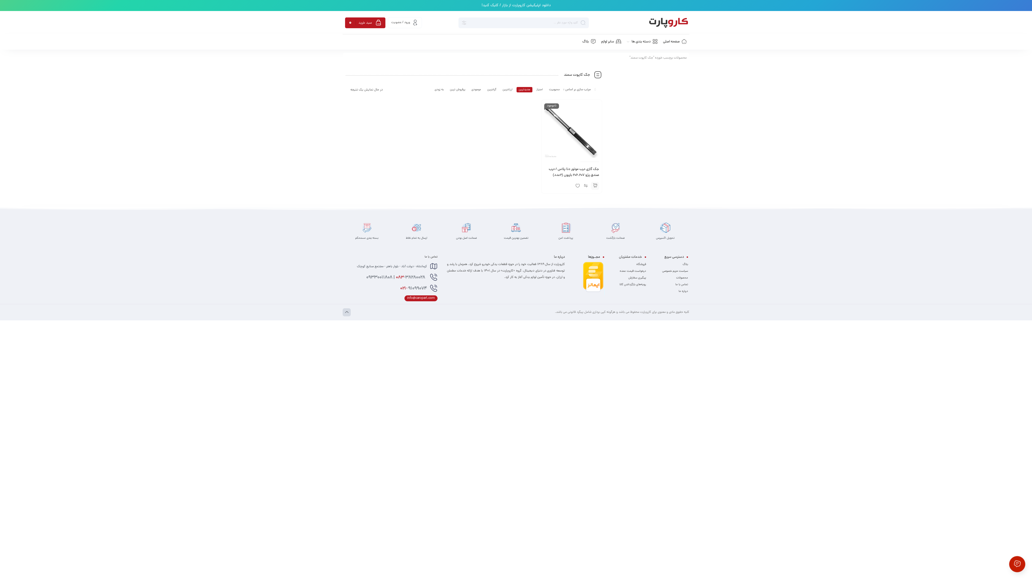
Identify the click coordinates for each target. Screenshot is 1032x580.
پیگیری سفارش (637, 278)
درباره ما (683, 291)
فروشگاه (641, 264)
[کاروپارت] (668, 23)
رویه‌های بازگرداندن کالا (632, 284)
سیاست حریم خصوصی (675, 271)
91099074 (413, 288)
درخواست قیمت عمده (633, 271)
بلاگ (685, 264)
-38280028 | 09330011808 (396, 277)
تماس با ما (681, 284)
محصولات (682, 278)
